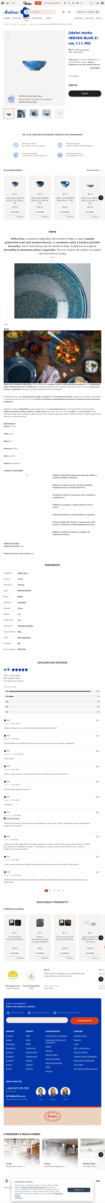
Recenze (77, 1040)
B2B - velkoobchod (82, 1048)
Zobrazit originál (13, 818)
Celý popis (94, 68)
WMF (28, 1036)
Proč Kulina (78, 1065)
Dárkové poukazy (53, 1059)
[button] (15, 953)
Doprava (49, 1051)
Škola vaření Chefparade (84, 1060)
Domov (9, 1065)
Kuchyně (9, 1036)
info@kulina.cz (15, 1096)
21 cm (20, 608)
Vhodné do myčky (25, 626)
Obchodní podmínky (54, 1063)
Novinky (89, 18)
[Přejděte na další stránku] (62, 890)
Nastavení (18, 1198)
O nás (76, 1044)
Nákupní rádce (52, 1055)
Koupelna (10, 1056)
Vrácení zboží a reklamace (56, 1036)
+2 (59, 113)
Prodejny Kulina (80, 1036)
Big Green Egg (31, 1052)
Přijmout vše (78, 1190)
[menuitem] (7, 19)
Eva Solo (29, 1069)
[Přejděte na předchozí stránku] (42, 890)
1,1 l (19, 614)
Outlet (9, 1069)
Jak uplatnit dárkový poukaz (86, 1069)
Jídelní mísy (23, 573)
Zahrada (9, 1052)
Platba (48, 1046)
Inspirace (79, 18)
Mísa (20, 632)
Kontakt (49, 1071)
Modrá (20, 596)
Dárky (98, 18)
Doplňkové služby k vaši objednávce (55, 1041)
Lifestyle (9, 1060)
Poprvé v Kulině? (81, 1052)
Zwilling (29, 1060)
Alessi (28, 1040)
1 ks (19, 620)
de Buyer (29, 1065)
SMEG (28, 1044)
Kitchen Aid (31, 1048)
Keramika (22, 602)
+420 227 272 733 (17, 1088)
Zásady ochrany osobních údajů (33, 1187)
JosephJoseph (31, 1056)
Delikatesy (10, 1044)
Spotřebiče (10, 1048)
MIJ (19, 643)
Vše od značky (93, 170)
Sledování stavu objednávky (85, 1056)
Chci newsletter (84, 1021)
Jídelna (9, 1040)
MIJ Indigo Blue (24, 637)
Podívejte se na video (28, 102)
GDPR (48, 1067)
